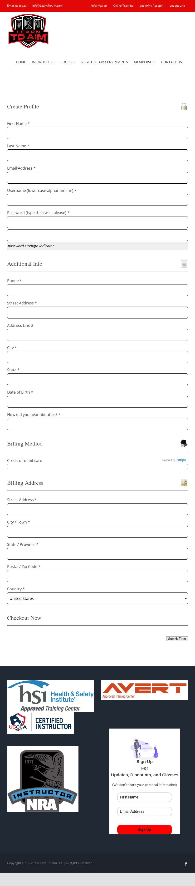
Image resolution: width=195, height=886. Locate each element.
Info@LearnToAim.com (47, 6)
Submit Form (177, 639)
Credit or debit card (24, 460)
